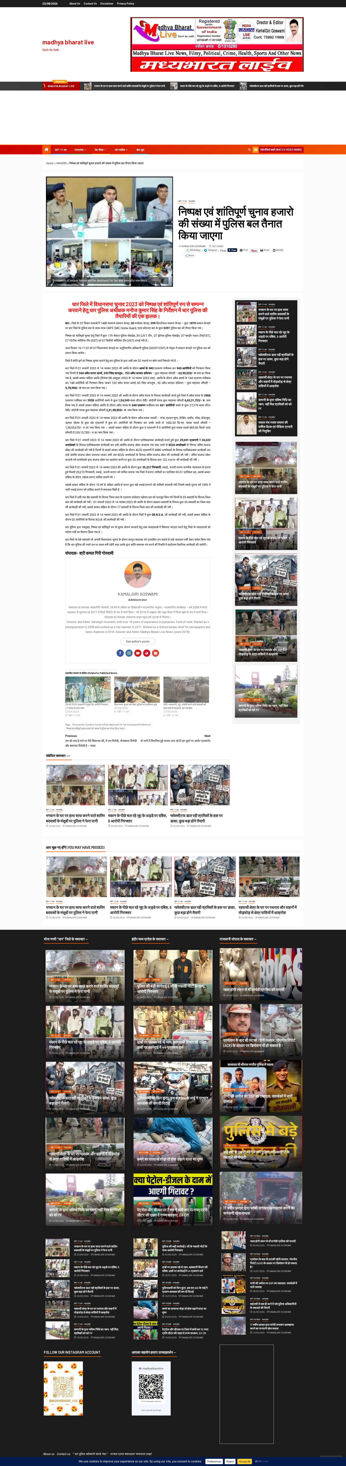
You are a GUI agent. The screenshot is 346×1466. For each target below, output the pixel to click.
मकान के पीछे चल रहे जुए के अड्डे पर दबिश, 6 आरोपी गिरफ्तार (207, 86)
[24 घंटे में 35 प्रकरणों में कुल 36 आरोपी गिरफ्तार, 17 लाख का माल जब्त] (88, 690)
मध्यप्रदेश (79, 149)
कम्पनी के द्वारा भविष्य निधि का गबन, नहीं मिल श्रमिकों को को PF (275, 404)
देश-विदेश (99, 149)
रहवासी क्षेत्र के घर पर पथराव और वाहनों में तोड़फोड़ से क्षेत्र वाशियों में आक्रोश (275, 381)
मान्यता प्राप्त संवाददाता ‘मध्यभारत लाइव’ (131, 1454)
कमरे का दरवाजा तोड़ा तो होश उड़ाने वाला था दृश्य (170, 1159)
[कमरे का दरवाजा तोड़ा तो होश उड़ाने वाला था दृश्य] (173, 1144)
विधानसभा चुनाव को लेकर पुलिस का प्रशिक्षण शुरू (135, 704)
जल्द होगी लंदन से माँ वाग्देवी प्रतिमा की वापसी (253, 989)
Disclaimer (107, 3)
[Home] (46, 149)
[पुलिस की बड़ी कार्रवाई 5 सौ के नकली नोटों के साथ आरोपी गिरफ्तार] (146, 1247)
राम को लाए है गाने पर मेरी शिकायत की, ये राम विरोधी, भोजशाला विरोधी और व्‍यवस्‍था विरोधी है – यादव (101, 740)
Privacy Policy (125, 3)
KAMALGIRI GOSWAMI (194, 246)
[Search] (249, 149)
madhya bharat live (68, 42)
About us (74, 3)
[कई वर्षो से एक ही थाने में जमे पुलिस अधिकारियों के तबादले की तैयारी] (233, 1305)
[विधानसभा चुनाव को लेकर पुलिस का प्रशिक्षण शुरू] (137, 690)
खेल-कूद (140, 149)
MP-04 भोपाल (230, 983)
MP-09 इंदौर (143, 980)
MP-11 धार (61, 149)
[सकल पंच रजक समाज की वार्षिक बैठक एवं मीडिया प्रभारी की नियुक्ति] (247, 425)
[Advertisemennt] (217, 44)
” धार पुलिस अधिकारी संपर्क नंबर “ (90, 1454)
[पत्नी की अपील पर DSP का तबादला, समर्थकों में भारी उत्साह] (233, 1284)
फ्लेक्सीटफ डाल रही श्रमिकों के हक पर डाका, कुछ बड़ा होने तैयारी (278, 86)
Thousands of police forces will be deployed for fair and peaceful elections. (111, 724)
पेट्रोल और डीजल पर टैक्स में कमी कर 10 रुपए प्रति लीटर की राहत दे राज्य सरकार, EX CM (185, 1331)
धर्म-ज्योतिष (120, 149)
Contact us (90, 3)
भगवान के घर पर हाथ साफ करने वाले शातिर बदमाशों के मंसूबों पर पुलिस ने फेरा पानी (129, 86)
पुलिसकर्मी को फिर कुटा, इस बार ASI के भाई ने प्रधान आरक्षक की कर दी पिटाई (185, 1289)
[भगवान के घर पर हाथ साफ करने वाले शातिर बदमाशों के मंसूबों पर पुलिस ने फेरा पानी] (75, 785)
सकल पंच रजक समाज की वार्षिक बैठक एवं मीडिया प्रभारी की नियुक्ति (275, 426)
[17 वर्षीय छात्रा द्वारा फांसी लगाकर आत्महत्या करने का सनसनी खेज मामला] (233, 1326)
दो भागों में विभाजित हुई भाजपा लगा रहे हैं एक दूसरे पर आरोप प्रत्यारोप (175, 738)
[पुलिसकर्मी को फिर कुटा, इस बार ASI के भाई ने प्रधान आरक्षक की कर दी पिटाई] (146, 1289)
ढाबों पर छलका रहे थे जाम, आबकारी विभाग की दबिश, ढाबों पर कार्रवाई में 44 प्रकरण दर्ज (185, 1269)
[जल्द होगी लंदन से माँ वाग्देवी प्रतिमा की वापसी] (261, 974)
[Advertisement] (173, 117)
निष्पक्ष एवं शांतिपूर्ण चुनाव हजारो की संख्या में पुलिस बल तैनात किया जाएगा (95, 728)
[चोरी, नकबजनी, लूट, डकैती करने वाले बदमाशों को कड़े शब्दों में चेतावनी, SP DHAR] (186, 690)
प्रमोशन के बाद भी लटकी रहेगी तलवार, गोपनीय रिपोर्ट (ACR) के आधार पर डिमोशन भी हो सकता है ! (273, 1263)
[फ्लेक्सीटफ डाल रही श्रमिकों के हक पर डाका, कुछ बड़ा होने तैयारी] (200, 785)
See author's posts (138, 641)
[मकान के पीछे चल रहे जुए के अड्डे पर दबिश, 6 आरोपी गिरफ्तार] (138, 785)
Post (223, 250)
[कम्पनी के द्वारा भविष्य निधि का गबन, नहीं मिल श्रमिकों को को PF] (247, 402)
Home (50, 163)
